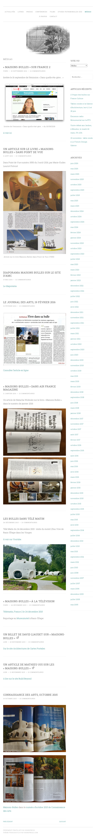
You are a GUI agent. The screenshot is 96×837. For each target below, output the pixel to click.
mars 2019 (74, 381)
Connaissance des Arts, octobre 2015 (30, 694)
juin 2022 (74, 301)
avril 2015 (74, 525)
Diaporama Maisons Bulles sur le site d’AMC (32, 274)
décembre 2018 (76, 392)
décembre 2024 (76, 211)
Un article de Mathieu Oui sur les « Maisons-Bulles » (28, 666)
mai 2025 (74, 200)
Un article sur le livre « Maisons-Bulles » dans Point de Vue (28, 150)
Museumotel (23, 618)
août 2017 (74, 434)
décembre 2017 (76, 418)
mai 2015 (74, 519)
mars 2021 (74, 333)
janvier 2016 (75, 488)
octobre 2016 (75, 445)
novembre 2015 (76, 498)
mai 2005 (74, 604)
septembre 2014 (77, 530)
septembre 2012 (77, 557)
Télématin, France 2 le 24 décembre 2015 (23, 611)
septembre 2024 (77, 222)
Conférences (41, 12)
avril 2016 (74, 472)
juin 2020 (74, 355)
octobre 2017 (75, 429)
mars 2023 (74, 269)
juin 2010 (74, 567)
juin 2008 (74, 573)
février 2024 (75, 232)
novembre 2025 (77, 179)
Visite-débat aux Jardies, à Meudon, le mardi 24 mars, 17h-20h (81, 129)
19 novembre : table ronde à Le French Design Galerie (81, 142)
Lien (5, 642)
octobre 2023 (75, 248)
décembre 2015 (76, 493)
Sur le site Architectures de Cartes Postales (24, 648)
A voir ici (7, 132)
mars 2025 (74, 206)
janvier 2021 (75, 339)
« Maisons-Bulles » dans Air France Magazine (29, 388)
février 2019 (75, 386)
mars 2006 (74, 588)
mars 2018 (74, 408)
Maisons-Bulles (10, 807)
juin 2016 (74, 461)
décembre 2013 (76, 541)
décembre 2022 (76, 285)
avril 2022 (74, 307)
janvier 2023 (75, 280)
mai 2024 (74, 227)
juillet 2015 (75, 514)
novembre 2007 (77, 578)
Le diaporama (10, 286)
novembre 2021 (76, 317)
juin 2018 (74, 402)
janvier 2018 (75, 413)
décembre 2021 (76, 312)
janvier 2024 (75, 238)
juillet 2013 (75, 546)
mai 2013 (74, 551)
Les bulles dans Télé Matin (23, 518)
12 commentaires (38, 71)
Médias (88, 12)
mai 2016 (74, 466)
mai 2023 (74, 264)
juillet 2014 (75, 535)
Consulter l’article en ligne (16, 370)
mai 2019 (74, 376)
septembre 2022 (77, 291)
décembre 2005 (77, 594)
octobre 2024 (75, 216)
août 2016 (74, 456)
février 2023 (75, 275)
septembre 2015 (77, 509)
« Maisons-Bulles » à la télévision (29, 601)
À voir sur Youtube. (12, 539)
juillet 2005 (75, 599)
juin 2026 (74, 163)
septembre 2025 (77, 190)
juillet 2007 (75, 583)
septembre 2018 (77, 397)
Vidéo (5, 71)
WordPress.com (31, 832)
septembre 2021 (77, 323)
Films (52, 12)
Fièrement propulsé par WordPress (19, 830)
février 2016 (75, 482)
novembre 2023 (77, 243)
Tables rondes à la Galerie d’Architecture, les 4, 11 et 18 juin (81, 107)
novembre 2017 (76, 424)
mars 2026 (74, 174)
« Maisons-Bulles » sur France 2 (26, 67)
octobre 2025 (75, 184)
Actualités (10, 12)
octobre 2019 (75, 370)
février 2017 (75, 440)
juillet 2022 (75, 296)
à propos (43, 16)
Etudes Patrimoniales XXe (70, 12)
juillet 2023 (75, 259)
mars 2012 (74, 562)
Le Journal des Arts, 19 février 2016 (29, 302)
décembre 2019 (76, 360)
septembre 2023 (77, 254)
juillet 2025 (75, 195)
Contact (53, 16)
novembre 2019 (77, 365)
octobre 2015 (75, 503)
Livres (21, 12)
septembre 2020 (77, 349)
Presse (29, 12)
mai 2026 (74, 168)
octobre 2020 (75, 344)
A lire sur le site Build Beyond (17, 678)
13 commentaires (23, 156)
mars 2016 (74, 477)
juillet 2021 (75, 328)
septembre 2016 (77, 450)
